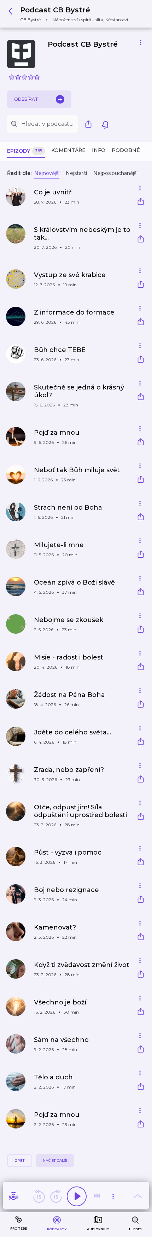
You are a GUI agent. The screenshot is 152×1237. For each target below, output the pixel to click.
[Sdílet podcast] (90, 124)
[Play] (76, 1196)
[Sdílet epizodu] (141, 202)
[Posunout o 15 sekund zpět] (38, 1196)
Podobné (126, 150)
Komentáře (68, 150)
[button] (70, 14)
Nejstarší (76, 173)
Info (98, 150)
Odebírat (26, 99)
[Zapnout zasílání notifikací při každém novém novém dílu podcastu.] (105, 124)
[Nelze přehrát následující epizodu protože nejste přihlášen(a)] (97, 1196)
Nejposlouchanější (115, 173)
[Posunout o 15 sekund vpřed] (55, 1196)
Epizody (24, 151)
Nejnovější (46, 173)
